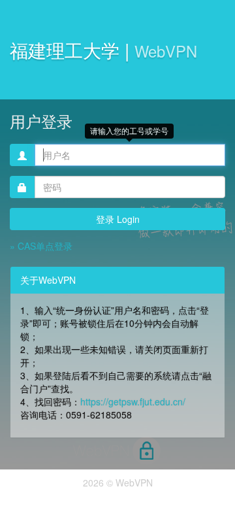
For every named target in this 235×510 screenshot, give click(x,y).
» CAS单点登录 (41, 245)
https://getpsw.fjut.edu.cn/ (132, 401)
